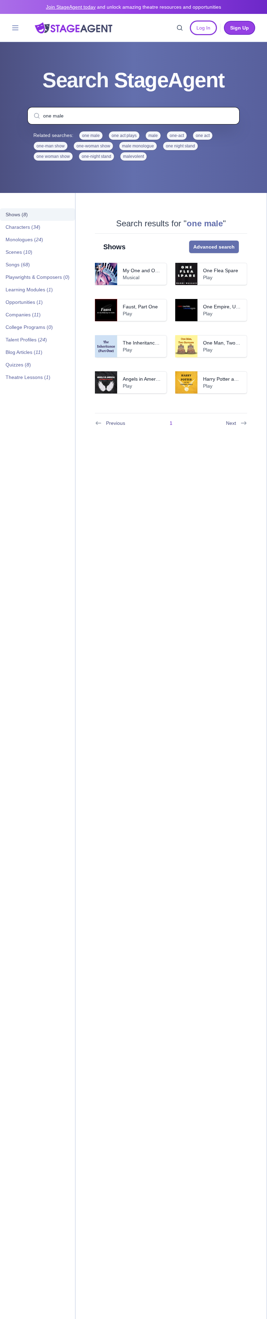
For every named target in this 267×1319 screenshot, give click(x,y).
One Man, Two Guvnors (229, 343)
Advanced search (214, 247)
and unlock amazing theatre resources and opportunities (133, 7)
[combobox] (133, 115)
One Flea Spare (220, 270)
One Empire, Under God (230, 306)
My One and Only (142, 270)
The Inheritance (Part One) (152, 343)
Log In (203, 28)
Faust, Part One (140, 306)
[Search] (180, 28)
